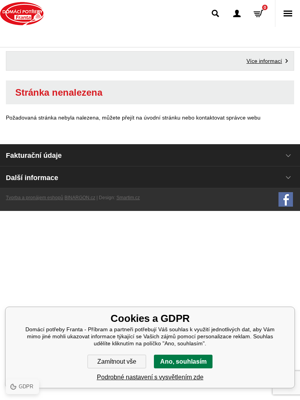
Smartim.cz (128, 197)
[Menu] (287, 13)
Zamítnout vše (116, 361)
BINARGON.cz (79, 197)
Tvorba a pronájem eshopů (34, 197)
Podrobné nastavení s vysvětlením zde (150, 377)
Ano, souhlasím (183, 361)
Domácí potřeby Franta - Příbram (22, 13)
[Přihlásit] (237, 13)
